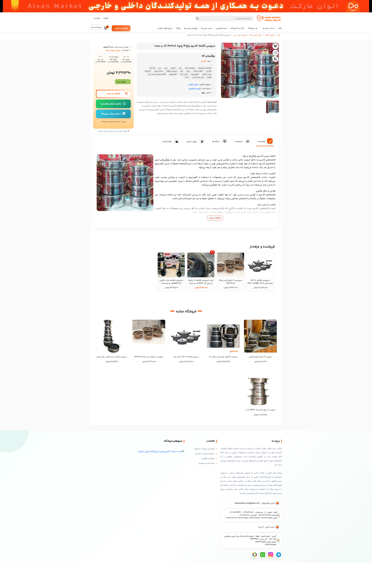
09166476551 (242, 518)
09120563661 (244, 515)
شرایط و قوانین (207, 458)
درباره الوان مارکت (165, 28)
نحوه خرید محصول (206, 463)
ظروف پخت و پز (239, 35)
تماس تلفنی (193, 84)
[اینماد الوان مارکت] (161, 451)
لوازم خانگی (269, 35)
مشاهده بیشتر (215, 218)
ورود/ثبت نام (96, 27)
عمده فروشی (221, 28)
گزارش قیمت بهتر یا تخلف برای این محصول (113, 131)
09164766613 (231, 518)
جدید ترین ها (206, 28)
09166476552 (254, 518)
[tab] (265, 141)
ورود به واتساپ (194, 88)
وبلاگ (178, 28)
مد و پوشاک (253, 28)
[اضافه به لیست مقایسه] (275, 59)
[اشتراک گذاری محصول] (275, 53)
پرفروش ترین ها (190, 28)
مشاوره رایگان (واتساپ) (111, 103)
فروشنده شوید (121, 28)
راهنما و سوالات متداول (204, 448)
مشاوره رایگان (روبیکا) (111, 113)
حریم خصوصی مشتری (204, 453)
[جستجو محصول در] (197, 18)
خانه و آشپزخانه (237, 28)
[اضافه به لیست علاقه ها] (275, 46)
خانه (280, 28)
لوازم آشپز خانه (255, 35)
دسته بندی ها (269, 28)
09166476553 (266, 518)
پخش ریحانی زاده (113, 50)
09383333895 (264, 515)
